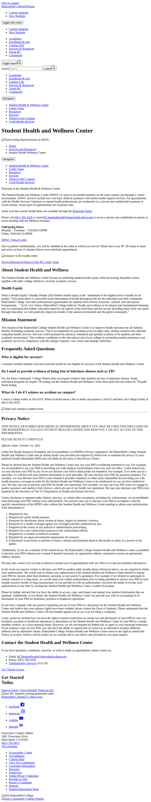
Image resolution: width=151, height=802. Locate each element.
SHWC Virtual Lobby (14, 239)
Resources (15, 111)
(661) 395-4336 (23, 217)
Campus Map (16, 759)
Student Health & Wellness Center (29, 105)
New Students (17, 16)
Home (12, 146)
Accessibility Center (20, 752)
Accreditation (16, 756)
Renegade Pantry (82, 211)
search (5, 68)
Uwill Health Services (21, 121)
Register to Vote (18, 779)
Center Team (16, 108)
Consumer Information (22, 765)
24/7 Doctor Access (12, 669)
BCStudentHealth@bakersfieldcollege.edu (68, 217)
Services (14, 114)
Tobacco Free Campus (22, 118)
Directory (14, 769)
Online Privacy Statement (23, 775)
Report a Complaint (20, 782)
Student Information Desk (24, 789)
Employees (15, 772)
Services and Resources (22, 149)
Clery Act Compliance (22, 762)
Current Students (18, 12)
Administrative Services (22, 663)
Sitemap (13, 785)
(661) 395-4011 (10, 743)
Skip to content (10, 3)
